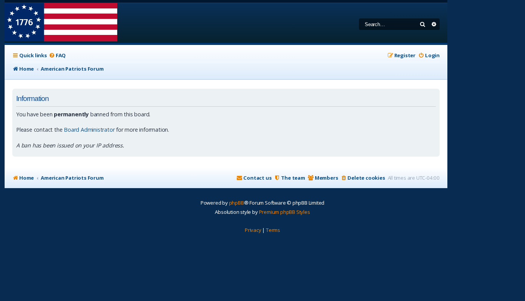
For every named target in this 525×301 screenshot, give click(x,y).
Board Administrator (89, 129)
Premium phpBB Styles (284, 211)
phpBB (236, 202)
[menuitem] (57, 55)
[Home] (61, 23)
